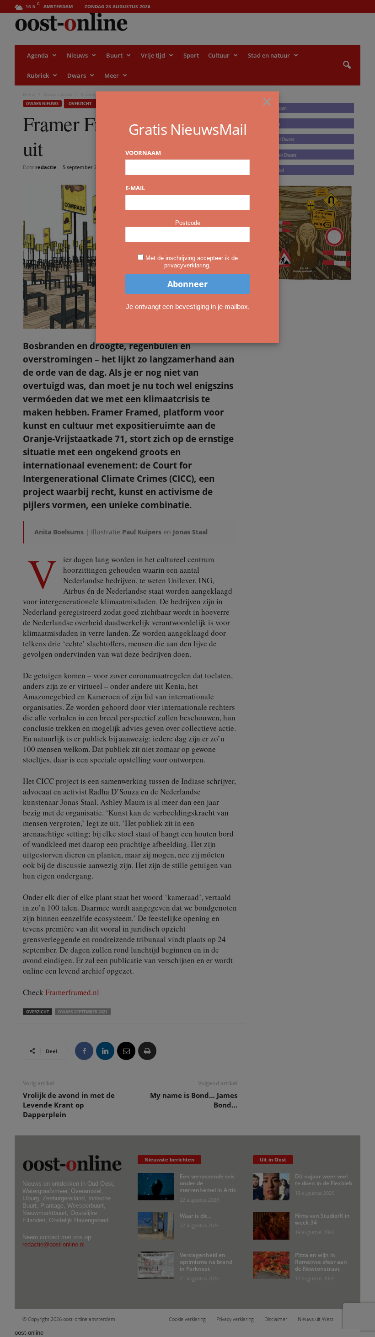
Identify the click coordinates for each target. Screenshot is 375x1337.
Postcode (187, 222)
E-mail (135, 188)
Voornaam (143, 152)
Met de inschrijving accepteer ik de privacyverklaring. (191, 262)
